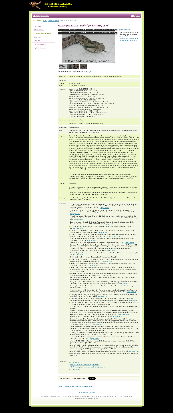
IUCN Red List (74, 362)
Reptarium (136, 16)
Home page (37, 26)
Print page (92, 392)
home (45, 21)
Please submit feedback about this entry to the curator (75, 386)
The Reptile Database (42, 16)
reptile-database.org (40, 48)
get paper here (104, 208)
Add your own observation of (128, 39)
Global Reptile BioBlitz (40, 44)
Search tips (37, 37)
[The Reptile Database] (51, 10)
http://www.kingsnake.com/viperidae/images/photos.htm (87, 367)
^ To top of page (83, 392)
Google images (75, 369)
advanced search (53, 21)
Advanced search (39, 29)
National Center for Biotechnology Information (84, 365)
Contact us (37, 40)
